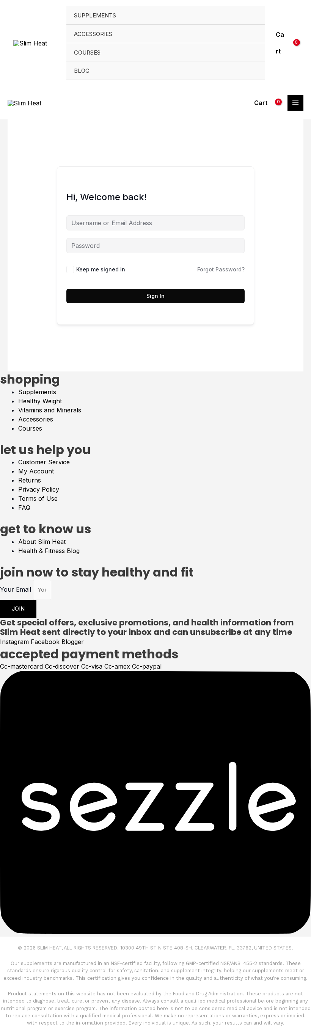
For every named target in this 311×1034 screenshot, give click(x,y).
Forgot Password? (221, 269)
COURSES (87, 52)
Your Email (16, 589)
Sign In (155, 296)
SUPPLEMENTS (95, 15)
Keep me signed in (100, 269)
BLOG (82, 70)
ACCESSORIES (93, 34)
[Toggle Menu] (255, 17)
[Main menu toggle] (295, 103)
